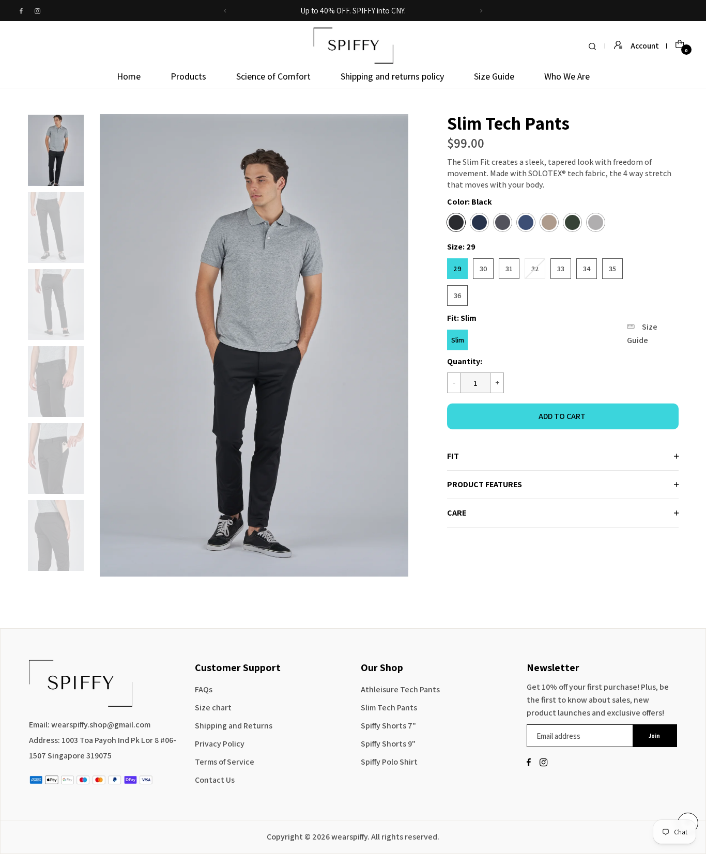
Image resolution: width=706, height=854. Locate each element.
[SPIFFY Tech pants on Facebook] (21, 11)
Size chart (213, 707)
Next (94, 342)
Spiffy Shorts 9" (388, 743)
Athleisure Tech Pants (400, 689)
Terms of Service (224, 761)
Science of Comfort (273, 76)
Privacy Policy (219, 743)
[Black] (456, 222)
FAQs (203, 689)
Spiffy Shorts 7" (388, 725)
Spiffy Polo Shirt (389, 761)
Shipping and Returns (233, 725)
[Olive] (572, 222)
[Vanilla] (596, 222)
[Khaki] (549, 222)
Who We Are (567, 76)
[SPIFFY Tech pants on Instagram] (37, 11)
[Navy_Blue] (479, 222)
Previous (17, 342)
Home (129, 76)
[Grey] (503, 222)
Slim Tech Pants (389, 707)
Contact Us (215, 779)
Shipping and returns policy (392, 76)
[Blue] (526, 222)
